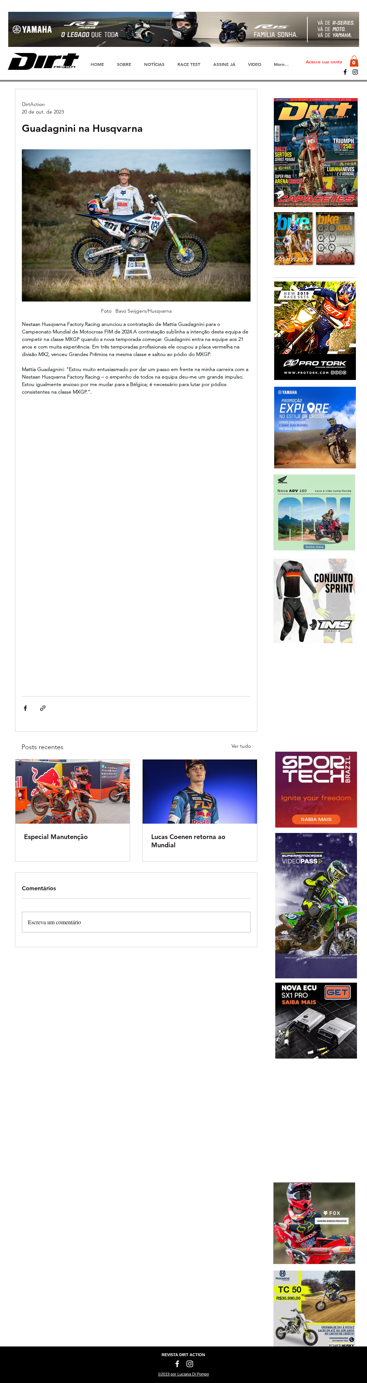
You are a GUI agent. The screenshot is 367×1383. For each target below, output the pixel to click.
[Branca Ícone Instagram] (189, 1363)
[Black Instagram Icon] (355, 72)
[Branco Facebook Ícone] (177, 1363)
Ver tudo (241, 746)
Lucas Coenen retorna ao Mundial (188, 841)
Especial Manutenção (56, 837)
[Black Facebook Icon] (345, 72)
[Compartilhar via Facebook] (25, 708)
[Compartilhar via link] (42, 708)
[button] (354, 61)
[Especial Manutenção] (72, 792)
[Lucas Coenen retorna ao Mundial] (200, 792)
